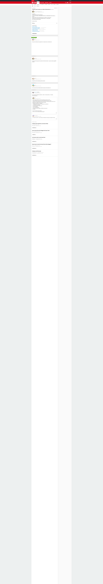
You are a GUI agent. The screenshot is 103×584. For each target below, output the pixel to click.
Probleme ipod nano (35, 30)
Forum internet (42, 31)
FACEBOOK (54, 4)
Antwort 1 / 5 (34, 35)
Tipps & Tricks (42, 2)
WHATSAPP (49, 4)
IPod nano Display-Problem (36, 27)
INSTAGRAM (46, 4)
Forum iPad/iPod (43, 27)
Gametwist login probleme (36, 31)
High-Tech (33, 0)
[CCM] (34, 2)
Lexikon (50, 2)
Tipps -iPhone (42, 28)
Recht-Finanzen (36, 0)
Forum (38, 2)
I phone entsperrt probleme (36, 28)
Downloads (46, 2)
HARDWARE (57, 4)
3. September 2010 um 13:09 (38, 116)
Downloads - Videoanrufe (42, 29)
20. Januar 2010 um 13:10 (37, 98)
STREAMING (35, 4)
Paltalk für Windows (35, 29)
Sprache (70, 0)
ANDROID (38, 4)
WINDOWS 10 (42, 4)
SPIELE (32, 4)
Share (34, 23)
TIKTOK (52, 4)
